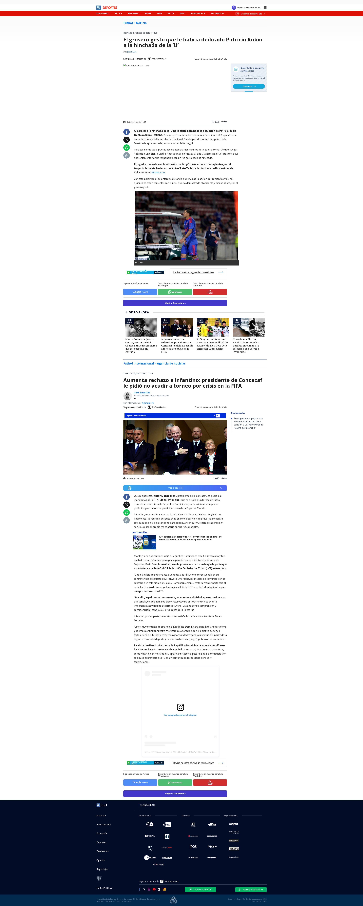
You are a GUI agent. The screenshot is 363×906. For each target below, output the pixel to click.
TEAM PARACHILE (197, 13)
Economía (101, 833)
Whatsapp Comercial (202, 889)
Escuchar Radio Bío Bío (251, 13)
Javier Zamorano (142, 392)
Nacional (101, 815)
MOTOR (171, 13)
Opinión (100, 860)
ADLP (182, 13)
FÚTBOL (118, 13)
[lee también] (145, 542)
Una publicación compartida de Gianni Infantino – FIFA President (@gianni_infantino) (182, 752)
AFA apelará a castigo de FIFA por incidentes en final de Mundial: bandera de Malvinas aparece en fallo (190, 538)
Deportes (101, 842)
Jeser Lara (131, 52)
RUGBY (148, 13)
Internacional (103, 824)
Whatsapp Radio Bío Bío (252, 889)
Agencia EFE (148, 403)
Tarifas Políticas (104, 888)
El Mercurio (158, 172)
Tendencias (102, 851)
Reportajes (102, 869)
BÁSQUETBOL (134, 13)
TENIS (159, 13)
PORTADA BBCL (103, 13)
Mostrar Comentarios (175, 303)
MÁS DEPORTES (217, 13)
